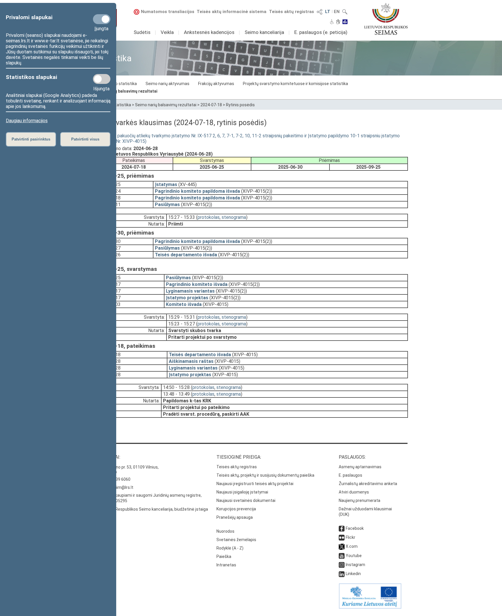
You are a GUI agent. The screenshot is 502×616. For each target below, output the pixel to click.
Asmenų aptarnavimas (360, 466)
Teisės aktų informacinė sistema (231, 11)
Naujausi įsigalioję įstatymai (242, 492)
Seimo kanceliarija (264, 32)
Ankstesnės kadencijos (209, 32)
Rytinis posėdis (240, 104)
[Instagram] (342, 564)
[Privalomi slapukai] (101, 19)
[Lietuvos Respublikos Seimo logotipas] (386, 19)
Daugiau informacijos (27, 120)
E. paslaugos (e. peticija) (320, 32)
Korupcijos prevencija (236, 509)
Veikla (167, 32)
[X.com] (342, 546)
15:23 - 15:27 (181, 324)
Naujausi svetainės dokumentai (245, 500)
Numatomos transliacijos (167, 11)
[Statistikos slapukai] (101, 79)
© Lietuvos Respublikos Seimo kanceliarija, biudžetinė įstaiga (151, 509)
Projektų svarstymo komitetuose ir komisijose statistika (295, 83)
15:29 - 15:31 (181, 317)
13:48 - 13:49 (176, 394)
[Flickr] (342, 537)
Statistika (121, 104)
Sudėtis (142, 32)
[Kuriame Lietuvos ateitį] (370, 607)
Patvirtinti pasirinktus (31, 139)
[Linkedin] (342, 573)
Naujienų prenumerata (359, 500)
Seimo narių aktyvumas (167, 83)
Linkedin (353, 573)
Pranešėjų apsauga (234, 517)
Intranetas (226, 565)
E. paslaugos (350, 475)
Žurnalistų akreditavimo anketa (368, 483)
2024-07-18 (211, 104)
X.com (352, 546)
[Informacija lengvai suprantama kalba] (345, 22)
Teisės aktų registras (291, 11)
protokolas (209, 217)
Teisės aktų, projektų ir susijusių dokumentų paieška (265, 475)
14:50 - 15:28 (176, 387)
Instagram (355, 564)
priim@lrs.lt (122, 487)
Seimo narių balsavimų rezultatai (125, 91)
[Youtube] (342, 555)
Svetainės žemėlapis (236, 539)
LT (327, 11)
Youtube (354, 555)
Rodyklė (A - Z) (229, 548)
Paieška (223, 556)
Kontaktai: (107, 457)
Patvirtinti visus (85, 139)
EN (337, 11)
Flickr (350, 537)
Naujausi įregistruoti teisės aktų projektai (254, 483)
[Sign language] (338, 22)
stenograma (234, 217)
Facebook (355, 528)
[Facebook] (342, 528)
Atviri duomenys (354, 492)
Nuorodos (225, 531)
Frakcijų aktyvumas (216, 83)
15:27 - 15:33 (181, 217)
